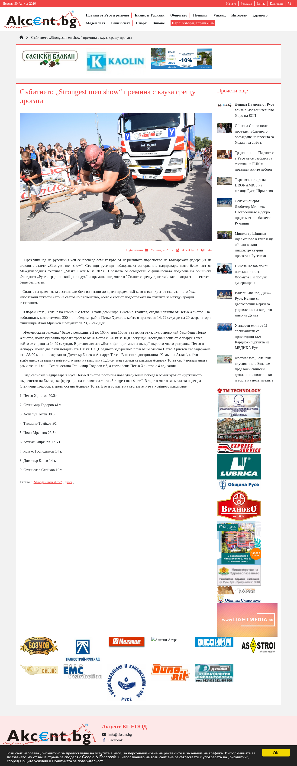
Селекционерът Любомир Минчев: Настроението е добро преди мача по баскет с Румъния (253, 212)
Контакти (276, 3)
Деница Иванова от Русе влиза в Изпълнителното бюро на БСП (254, 109)
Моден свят (95, 23)
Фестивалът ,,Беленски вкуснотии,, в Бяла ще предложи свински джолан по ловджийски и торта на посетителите (254, 369)
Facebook (115, 740)
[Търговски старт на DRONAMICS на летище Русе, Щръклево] (224, 181)
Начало (231, 3)
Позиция (200, 15)
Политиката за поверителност (77, 760)
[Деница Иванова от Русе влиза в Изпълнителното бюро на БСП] (224, 104)
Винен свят (120, 23)
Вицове (158, 23)
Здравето (260, 15)
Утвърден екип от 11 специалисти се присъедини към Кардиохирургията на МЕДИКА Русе (252, 336)
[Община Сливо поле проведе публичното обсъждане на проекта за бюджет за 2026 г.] (224, 128)
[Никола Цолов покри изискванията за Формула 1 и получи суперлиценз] (224, 268)
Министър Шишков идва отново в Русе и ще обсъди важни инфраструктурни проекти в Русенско (254, 244)
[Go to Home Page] (21, 37)
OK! (276, 753)
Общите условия (34, 760)
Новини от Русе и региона (107, 15)
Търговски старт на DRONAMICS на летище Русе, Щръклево (254, 185)
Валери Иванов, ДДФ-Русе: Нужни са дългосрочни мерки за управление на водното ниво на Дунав (253, 304)
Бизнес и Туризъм (150, 15)
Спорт (141, 23)
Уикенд (219, 15)
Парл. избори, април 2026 (193, 23)
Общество (178, 15)
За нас (261, 3)
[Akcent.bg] (42, 19)
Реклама (246, 3)
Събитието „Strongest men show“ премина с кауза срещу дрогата (81, 37)
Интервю (239, 15)
